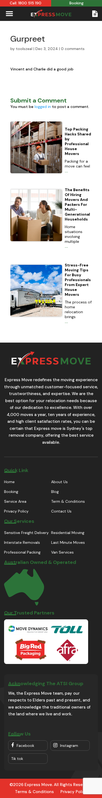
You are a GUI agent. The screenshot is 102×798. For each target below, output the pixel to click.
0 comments (73, 48)
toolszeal (24, 48)
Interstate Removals (22, 542)
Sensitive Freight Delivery (26, 532)
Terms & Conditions (34, 791)
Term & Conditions (68, 501)
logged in (43, 106)
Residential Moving (67, 532)
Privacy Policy (16, 511)
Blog (55, 491)
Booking (11, 491)
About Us (59, 481)
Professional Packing (22, 552)
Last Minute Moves (68, 542)
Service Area (15, 501)
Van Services (62, 552)
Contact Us (61, 511)
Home (9, 481)
